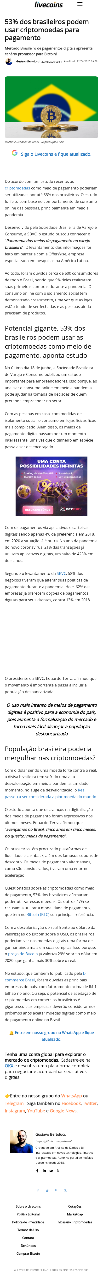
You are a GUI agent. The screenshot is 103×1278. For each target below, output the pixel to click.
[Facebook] (37, 1169)
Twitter (90, 1103)
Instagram (15, 1111)
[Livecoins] (48, 4)
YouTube (36, 1111)
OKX (9, 1066)
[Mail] (51, 1169)
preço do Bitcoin (23, 953)
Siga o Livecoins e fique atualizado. (56, 154)
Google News (63, 1111)
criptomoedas (17, 188)
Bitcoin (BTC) (38, 914)
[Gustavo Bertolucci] (10, 61)
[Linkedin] (44, 1169)
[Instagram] (47, 1190)
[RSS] (56, 1190)
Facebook (71, 1103)
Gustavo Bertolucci (28, 61)
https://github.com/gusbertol (53, 1141)
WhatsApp (71, 1096)
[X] (58, 1169)
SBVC (61, 573)
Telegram (14, 1103)
